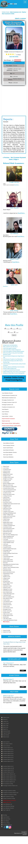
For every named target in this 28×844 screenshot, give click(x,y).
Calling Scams (6, 575)
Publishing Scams (7, 505)
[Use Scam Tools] (23, 686)
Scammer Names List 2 (8, 749)
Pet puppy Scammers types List (9, 402)
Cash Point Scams (7, 595)
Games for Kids (6, 630)
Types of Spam (6, 733)
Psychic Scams (6, 612)
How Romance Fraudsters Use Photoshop (12, 359)
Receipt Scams (6, 581)
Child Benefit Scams (7, 565)
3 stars (20, 329)
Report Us (5, 729)
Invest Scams (6, 482)
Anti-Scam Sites (6, 818)
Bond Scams (6, 617)
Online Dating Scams (8, 523)
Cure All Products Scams (8, 491)
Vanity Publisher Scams (8, 542)
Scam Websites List (7, 804)
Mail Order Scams (7, 533)
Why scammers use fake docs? (10, 346)
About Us (5, 719)
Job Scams (5, 544)
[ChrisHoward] (14, 199)
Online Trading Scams (8, 514)
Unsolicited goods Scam (8, 541)
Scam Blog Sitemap (7, 824)
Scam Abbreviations (7, 743)
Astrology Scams (7, 545)
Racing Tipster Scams (8, 615)
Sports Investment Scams (9, 572)
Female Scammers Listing (9, 798)
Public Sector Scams (7, 614)
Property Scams (6, 587)
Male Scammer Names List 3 (9, 777)
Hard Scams (6, 579)
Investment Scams (7, 527)
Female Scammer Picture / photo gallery (11, 425)
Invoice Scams (6, 606)
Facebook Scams (7, 469)
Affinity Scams (6, 551)
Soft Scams (5, 555)
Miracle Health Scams (8, 561)
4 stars (14, 329)
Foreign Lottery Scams (8, 477)
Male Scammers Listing (8, 796)
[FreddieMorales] (14, 173)
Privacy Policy (6, 822)
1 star (16, 332)
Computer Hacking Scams (9, 525)
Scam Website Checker (7, 393)
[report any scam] (9, 430)
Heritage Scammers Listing (9, 790)
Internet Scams (6, 471)
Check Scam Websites (8, 457)
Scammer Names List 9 (8, 766)
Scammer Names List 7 (8, 759)
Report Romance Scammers (8, 418)
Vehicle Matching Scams (8, 593)
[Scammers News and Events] (23, 654)
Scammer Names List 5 (8, 755)
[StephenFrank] (14, 250)
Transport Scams (7, 480)
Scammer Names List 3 (8, 751)
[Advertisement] (14, 101)
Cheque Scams (6, 578)
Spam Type (5, 725)
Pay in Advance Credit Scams (10, 486)
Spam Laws (5, 727)
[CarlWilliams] (14, 225)
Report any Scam (6, 420)
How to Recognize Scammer (9, 348)
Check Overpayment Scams (9, 489)
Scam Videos (5, 414)
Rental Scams (6, 520)
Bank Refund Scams (7, 531)
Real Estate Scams (7, 502)
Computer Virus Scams (8, 511)
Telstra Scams (6, 558)
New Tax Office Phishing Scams (10, 534)
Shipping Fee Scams (7, 589)
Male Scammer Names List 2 (9, 776)
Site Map (5, 815)
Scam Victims (6, 734)
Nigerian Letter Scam (8, 485)
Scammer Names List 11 (8, 770)
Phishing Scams (6, 472)
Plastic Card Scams (7, 610)
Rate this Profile (14, 56)
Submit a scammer (20, 18)
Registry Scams (6, 576)
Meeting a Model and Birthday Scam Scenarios (13, 366)
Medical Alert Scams (8, 474)
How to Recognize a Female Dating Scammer (13, 351)
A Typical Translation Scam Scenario (11, 370)
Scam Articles (6, 817)
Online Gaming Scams (8, 537)
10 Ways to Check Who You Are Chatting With (13, 373)
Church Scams (6, 497)
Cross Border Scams (7, 601)
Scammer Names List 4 (8, 753)
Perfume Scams (6, 509)
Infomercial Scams (7, 604)
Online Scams (5, 12)
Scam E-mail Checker (8, 447)
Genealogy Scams (7, 550)
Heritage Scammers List (7, 404)
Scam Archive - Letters (7, 416)
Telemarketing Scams (8, 556)
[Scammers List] (23, 670)
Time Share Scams (7, 618)
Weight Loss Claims (7, 478)
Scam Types (6, 723)
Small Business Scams (8, 573)
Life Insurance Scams (8, 607)
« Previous (6, 157)
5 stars (8, 329)
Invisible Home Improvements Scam (11, 503)
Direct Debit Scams (7, 592)
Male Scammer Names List (9, 774)
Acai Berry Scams (7, 492)
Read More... (16, 184)
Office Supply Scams (8, 582)
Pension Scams (6, 584)
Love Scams (6, 468)
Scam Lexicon (6, 741)
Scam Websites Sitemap (8, 806)
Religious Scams (7, 475)
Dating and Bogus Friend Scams (10, 553)
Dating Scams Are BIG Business (10, 345)
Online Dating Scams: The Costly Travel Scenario (14, 371)
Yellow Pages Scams (8, 559)
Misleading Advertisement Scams (11, 564)
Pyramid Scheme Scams (8, 488)
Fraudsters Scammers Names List (10, 792)
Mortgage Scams (7, 609)
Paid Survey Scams (7, 508)
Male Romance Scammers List (9, 397)
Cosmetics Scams (7, 547)
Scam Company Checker (8, 445)
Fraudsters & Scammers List (8, 407)
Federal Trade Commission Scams (11, 567)
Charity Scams (6, 519)
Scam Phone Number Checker (10, 452)
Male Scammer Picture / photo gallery (11, 423)
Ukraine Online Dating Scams (9, 368)
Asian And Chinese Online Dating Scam (12, 349)
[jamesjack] (14, 276)
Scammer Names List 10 (8, 768)
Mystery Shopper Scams (8, 483)
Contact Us (5, 721)
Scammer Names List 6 (8, 757)
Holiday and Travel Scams (9, 516)
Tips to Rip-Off (6, 810)
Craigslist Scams (7, 506)
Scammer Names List (8, 747)
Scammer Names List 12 (8, 772)
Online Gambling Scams (8, 536)
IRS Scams (5, 562)
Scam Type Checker (7, 454)
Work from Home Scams (8, 494)
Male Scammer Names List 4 (9, 779)
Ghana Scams (6, 466)
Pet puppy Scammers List (8, 400)
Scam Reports (5, 409)
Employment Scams (7, 517)
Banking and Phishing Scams (9, 513)
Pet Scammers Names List (9, 781)
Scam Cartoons (5, 411)
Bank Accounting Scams (8, 596)
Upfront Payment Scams (8, 528)
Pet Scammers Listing (8, 783)
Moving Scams (6, 500)
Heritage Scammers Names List (10, 785)
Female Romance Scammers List (9, 395)
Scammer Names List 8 (8, 761)
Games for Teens (7, 632)
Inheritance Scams (7, 586)
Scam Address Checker (8, 443)
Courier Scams (6, 600)
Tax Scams (5, 539)
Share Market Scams (7, 598)
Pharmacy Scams (7, 569)
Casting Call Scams (7, 496)
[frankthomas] (14, 301)
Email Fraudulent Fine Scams (9, 548)
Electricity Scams (7, 570)
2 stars (11, 332)
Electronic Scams (7, 603)
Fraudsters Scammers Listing (9, 794)
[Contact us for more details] (23, 705)
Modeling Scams (7, 499)
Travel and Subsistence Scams (10, 620)
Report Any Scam (7, 802)
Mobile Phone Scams (8, 522)
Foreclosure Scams (7, 590)
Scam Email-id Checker (8, 450)
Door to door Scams (7, 530)
